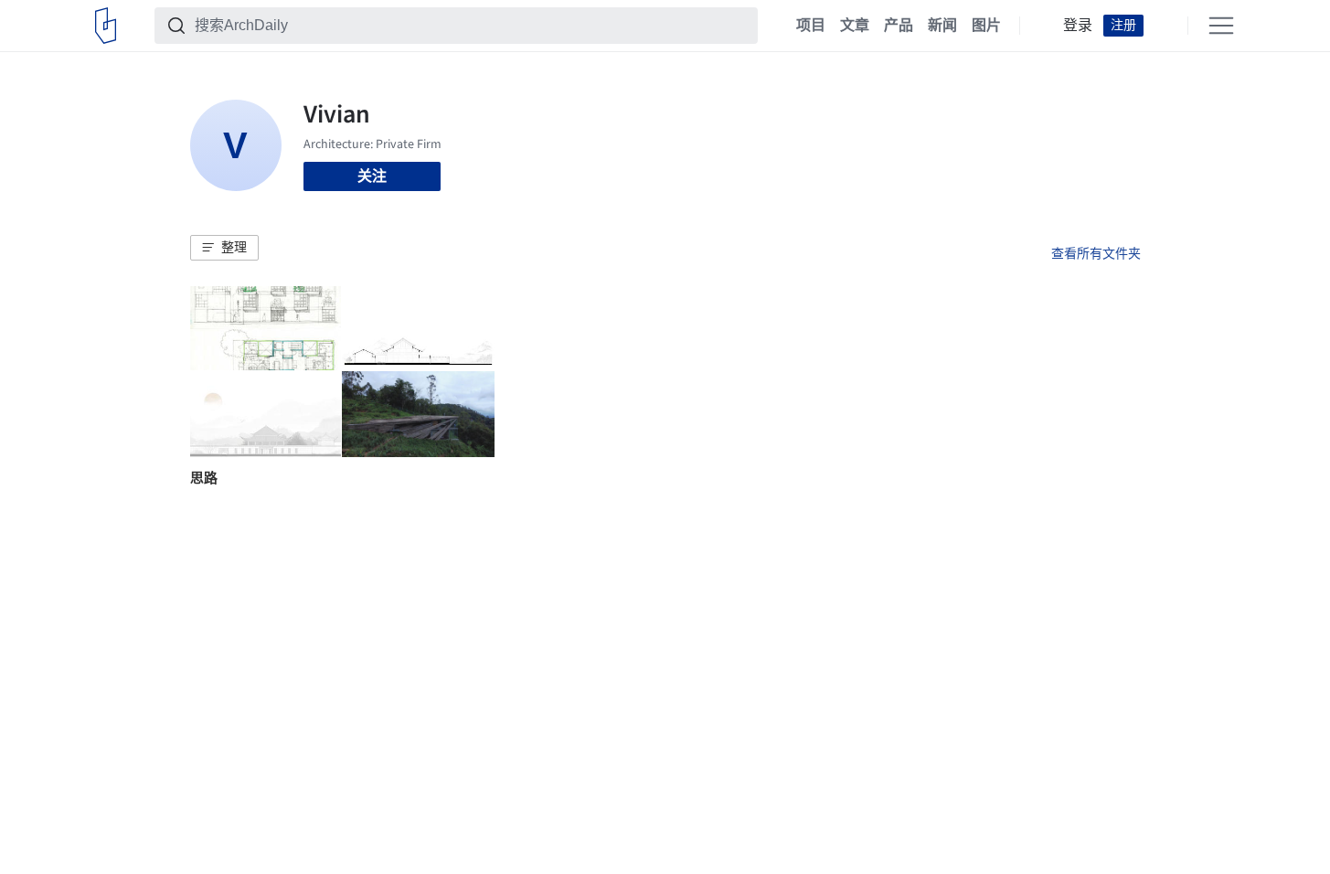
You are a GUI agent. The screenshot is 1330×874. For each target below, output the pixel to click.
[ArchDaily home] (105, 25)
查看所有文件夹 (1096, 253)
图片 (986, 26)
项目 (810, 26)
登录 (1077, 26)
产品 (898, 26)
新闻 (942, 26)
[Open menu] (1221, 25)
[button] (224, 248)
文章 (854, 26)
